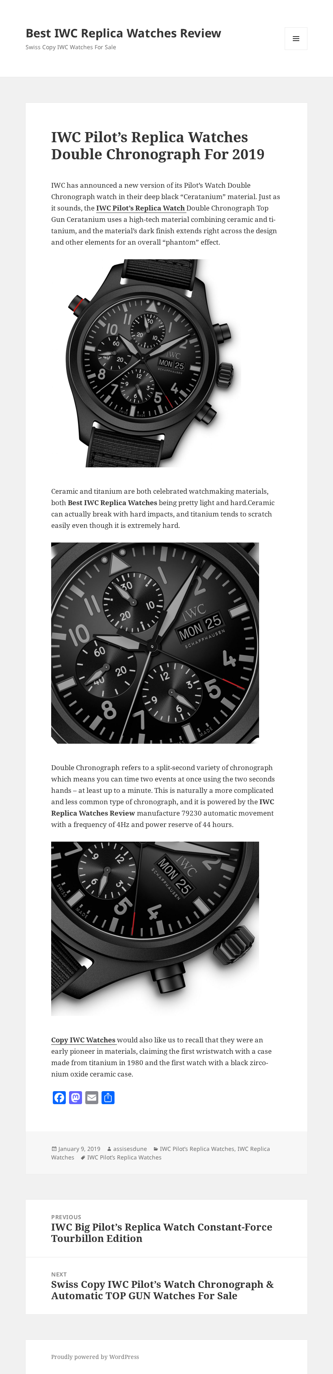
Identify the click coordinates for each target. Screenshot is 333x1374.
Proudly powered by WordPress (95, 1357)
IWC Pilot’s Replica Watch (140, 208)
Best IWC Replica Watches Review (123, 33)
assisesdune (130, 1149)
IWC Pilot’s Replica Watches (197, 1149)
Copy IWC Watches (84, 1039)
